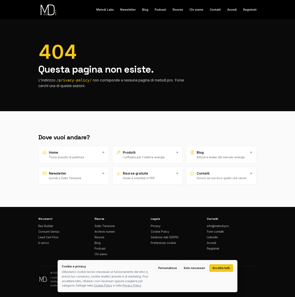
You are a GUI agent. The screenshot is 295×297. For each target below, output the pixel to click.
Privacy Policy (132, 285)
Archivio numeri (105, 231)
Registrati (250, 9)
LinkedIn (212, 237)
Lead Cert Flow (48, 237)
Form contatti (215, 231)
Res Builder (45, 226)
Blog (145, 9)
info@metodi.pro (218, 226)
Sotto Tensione (105, 226)
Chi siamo (196, 9)
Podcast (160, 9)
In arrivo (43, 243)
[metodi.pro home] (48, 9)
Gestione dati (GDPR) (165, 237)
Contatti (215, 9)
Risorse (178, 9)
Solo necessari (194, 268)
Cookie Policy (160, 231)
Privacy (156, 226)
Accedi (232, 9)
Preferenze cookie (163, 243)
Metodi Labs (105, 9)
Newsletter (128, 9)
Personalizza (167, 268)
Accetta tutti (221, 268)
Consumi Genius (48, 231)
